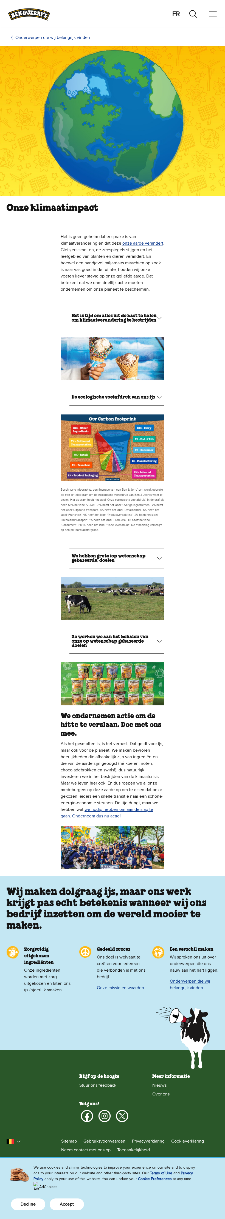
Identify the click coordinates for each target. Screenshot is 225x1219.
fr (176, 14)
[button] (13, 1141)
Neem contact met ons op (86, 1150)
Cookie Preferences (155, 1179)
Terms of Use (161, 1173)
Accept (67, 1204)
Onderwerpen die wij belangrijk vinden (52, 37)
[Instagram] (104, 1116)
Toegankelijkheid (133, 1150)
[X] (122, 1116)
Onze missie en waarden (120, 988)
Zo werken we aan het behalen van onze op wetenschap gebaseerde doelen (110, 641)
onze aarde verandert (142, 243)
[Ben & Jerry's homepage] (29, 13)
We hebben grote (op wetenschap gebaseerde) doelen (109, 558)
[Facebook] (87, 1116)
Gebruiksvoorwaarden (104, 1141)
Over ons (161, 1094)
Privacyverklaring (148, 1141)
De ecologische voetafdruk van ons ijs (113, 397)
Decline (28, 1204)
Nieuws (159, 1085)
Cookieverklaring (187, 1141)
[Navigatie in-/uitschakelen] (213, 14)
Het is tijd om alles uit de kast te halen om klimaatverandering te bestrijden (114, 318)
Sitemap (69, 1141)
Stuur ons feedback (97, 1085)
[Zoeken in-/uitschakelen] (193, 14)
